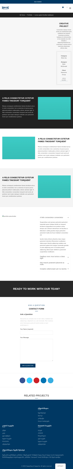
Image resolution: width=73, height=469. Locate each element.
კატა (3, 433)
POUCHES (5, 441)
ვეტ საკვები (41, 438)
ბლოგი (40, 415)
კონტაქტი (41, 418)
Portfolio (29, 15)
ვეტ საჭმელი (6, 436)
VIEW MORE (64, 79)
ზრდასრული (42, 436)
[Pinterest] (36, 380)
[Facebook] (22, 380)
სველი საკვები (6, 438)
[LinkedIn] (43, 380)
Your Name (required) (26, 329)
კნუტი (4, 430)
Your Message (24, 337)
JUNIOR (40, 433)
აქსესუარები (6, 444)
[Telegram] (50, 380)
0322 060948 (37, 2)
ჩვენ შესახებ (42, 413)
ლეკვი (40, 430)
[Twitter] (29, 380)
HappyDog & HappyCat (33, 466)
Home (23, 15)
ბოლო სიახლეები (43, 421)
